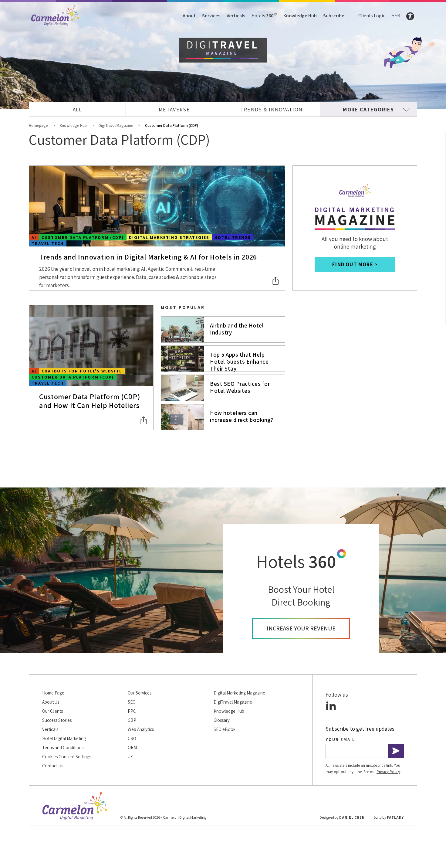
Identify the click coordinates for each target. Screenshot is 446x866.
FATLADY (395, 817)
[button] (275, 280)
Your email (340, 739)
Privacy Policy (388, 771)
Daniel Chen (352, 817)
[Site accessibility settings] (410, 16)
